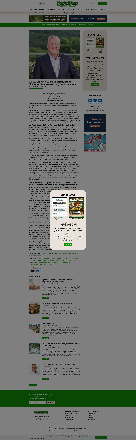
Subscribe (68, 244)
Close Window (68, 249)
